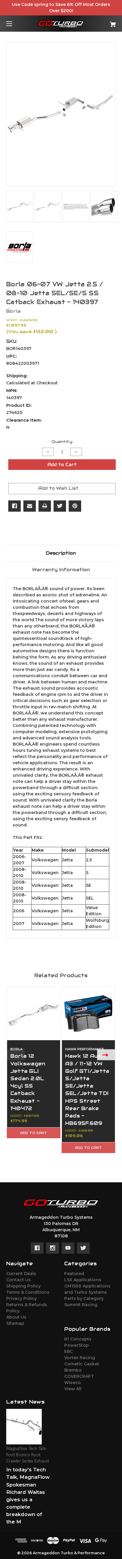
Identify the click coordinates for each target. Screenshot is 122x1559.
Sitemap (15, 1323)
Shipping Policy (23, 1286)
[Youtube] (68, 1248)
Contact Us (18, 1279)
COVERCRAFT (79, 1376)
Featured (74, 1273)
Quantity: (62, 441)
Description (61, 553)
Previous (15, 1054)
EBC (68, 1351)
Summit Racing (80, 1304)
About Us (16, 1317)
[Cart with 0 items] (105, 22)
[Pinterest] (75, 506)
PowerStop (76, 1345)
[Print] (45, 506)
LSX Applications (82, 1279)
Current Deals (21, 1273)
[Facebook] (14, 506)
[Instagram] (52, 1248)
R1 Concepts (78, 1339)
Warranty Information (61, 569)
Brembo (73, 1370)
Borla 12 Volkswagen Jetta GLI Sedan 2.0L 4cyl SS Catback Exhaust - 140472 (28, 1082)
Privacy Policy (21, 1298)
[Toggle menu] (14, 23)
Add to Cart (33, 1133)
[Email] (30, 506)
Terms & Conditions (27, 1292)
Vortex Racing (79, 1357)
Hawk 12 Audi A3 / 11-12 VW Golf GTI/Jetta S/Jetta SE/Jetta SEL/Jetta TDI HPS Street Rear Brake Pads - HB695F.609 (87, 1089)
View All (72, 1388)
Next (106, 1054)
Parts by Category (84, 1298)
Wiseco (72, 1382)
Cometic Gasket (81, 1364)
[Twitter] (60, 506)
